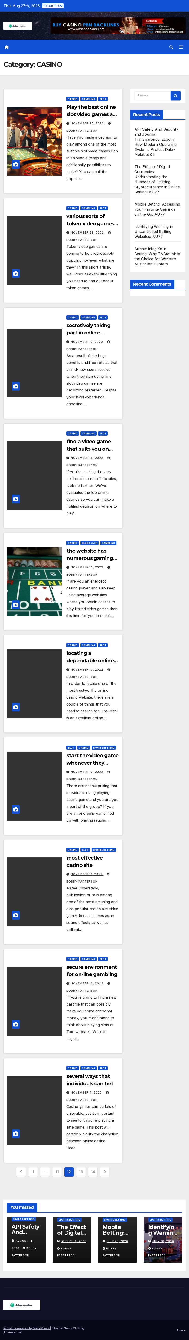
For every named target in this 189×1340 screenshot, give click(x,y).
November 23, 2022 (88, 232)
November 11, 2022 (87, 874)
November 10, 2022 (87, 983)
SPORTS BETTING (104, 747)
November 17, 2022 (87, 341)
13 (81, 1171)
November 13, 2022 (87, 669)
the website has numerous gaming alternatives (89, 558)
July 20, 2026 (163, 1241)
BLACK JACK (89, 543)
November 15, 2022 (87, 567)
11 (57, 1171)
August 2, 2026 (73, 1241)
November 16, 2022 (87, 458)
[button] (171, 47)
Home (181, 1330)
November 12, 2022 (87, 772)
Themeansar (12, 1332)
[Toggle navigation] (181, 47)
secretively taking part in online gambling (88, 332)
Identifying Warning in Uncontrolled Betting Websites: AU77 (153, 231)
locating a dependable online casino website (89, 660)
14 (93, 1171)
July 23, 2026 (117, 1241)
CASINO (72, 99)
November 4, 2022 (87, 1092)
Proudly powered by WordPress (26, 1328)
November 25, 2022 (88, 123)
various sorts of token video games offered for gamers (90, 223)
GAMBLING (88, 99)
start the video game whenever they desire (92, 762)
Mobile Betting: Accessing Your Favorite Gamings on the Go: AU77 (157, 209)
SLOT (103, 99)
